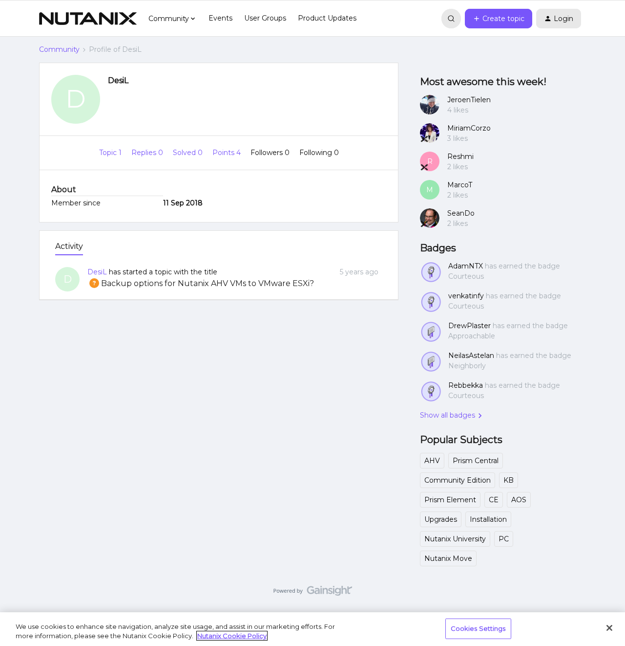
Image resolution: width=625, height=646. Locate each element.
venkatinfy (466, 295)
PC (504, 539)
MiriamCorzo (469, 128)
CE (494, 499)
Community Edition (457, 480)
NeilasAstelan (471, 355)
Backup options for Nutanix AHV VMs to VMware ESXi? (200, 283)
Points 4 (227, 152)
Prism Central (476, 460)
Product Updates (327, 18)
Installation (488, 519)
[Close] (609, 628)
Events (220, 18)
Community (59, 49)
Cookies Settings (478, 628)
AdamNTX (465, 266)
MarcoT (459, 184)
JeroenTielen (469, 99)
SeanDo (461, 213)
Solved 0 (189, 152)
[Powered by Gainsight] (312, 593)
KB (508, 480)
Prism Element (450, 499)
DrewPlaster (469, 325)
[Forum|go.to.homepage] (88, 18)
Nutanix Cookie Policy (232, 636)
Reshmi (460, 156)
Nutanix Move (448, 558)
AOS (518, 499)
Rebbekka (465, 385)
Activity (69, 246)
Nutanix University (455, 539)
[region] (312, 629)
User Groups (265, 18)
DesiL (118, 80)
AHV (432, 460)
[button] (498, 18)
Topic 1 (111, 152)
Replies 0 (148, 152)
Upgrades (440, 519)
